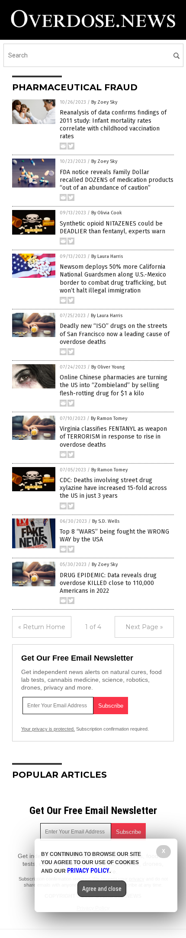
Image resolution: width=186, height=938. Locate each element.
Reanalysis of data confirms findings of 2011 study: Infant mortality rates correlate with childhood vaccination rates (113, 124)
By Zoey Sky (104, 102)
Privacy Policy (88, 870)
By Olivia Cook (106, 213)
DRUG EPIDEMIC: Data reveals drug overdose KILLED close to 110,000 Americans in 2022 (108, 583)
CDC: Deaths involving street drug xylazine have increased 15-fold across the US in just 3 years (113, 488)
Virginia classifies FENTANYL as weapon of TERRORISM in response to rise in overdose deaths (113, 436)
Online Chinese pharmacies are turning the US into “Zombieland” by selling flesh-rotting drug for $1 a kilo (113, 385)
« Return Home (41, 627)
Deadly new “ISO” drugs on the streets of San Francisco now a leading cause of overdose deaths (115, 333)
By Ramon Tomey (109, 418)
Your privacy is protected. (48, 728)
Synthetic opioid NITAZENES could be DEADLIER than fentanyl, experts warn (112, 227)
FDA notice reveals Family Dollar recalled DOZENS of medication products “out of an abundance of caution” (116, 180)
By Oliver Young (108, 367)
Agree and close (102, 888)
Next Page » (144, 627)
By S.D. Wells (105, 521)
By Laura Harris (107, 256)
